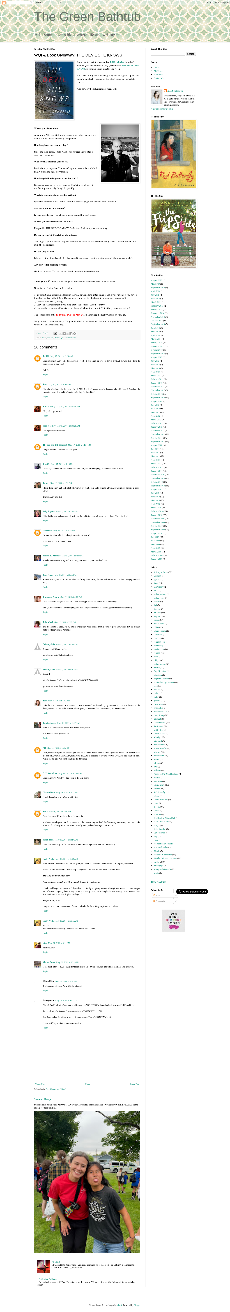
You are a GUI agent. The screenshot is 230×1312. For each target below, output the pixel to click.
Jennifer (46, 464)
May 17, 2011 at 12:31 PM (79, 444)
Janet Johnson (49, 722)
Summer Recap (42, 1099)
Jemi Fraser (48, 574)
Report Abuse (158, 882)
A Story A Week (161, 572)
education (158, 674)
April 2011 (155, 459)
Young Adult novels (162, 869)
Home (87, 1083)
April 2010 (155, 503)
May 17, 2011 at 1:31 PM (61, 483)
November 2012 (158, 390)
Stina (45, 811)
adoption (157, 575)
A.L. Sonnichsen (175, 90)
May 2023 (155, 283)
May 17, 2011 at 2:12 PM (67, 511)
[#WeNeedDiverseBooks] (173, 931)
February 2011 (157, 467)
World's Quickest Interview (65, 337)
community (158, 645)
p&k (45, 942)
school (156, 795)
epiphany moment (161, 678)
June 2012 (155, 408)
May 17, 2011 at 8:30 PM (67, 669)
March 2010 (156, 507)
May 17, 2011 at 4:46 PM (73, 555)
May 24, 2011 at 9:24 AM (66, 981)
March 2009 (156, 551)
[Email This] (61, 333)
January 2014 (156, 342)
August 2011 (156, 445)
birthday (157, 612)
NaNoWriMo (159, 755)
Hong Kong (159, 715)
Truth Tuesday (160, 828)
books (44, 337)
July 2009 (155, 536)
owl (155, 766)
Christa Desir (49, 792)
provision (158, 781)
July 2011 (155, 448)
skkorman (47, 530)
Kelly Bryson (49, 511)
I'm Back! (56, 1261)
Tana (45, 384)
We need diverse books (163, 843)
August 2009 (156, 533)
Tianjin (157, 825)
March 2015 (156, 302)
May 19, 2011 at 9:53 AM (67, 858)
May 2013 (155, 368)
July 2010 (155, 492)
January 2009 (156, 558)
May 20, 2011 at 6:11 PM (59, 942)
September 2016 (158, 287)
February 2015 (157, 305)
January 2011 (156, 470)
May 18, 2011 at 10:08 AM (70, 773)
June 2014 (155, 327)
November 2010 (158, 478)
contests (50, 337)
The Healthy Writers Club (164, 817)
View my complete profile (162, 108)
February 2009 (157, 555)
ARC (156, 590)
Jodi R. (46, 356)
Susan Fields (48, 839)
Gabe (156, 693)
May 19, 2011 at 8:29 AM (67, 839)
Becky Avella (48, 858)
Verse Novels (159, 832)
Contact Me (159, 78)
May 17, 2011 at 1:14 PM (62, 464)
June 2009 (155, 540)
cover (156, 656)
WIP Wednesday (161, 847)
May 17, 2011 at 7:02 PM (65, 622)
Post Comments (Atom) (56, 1088)
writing (157, 861)
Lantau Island (159, 733)
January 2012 (156, 426)
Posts (157, 895)
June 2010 (155, 496)
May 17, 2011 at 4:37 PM (64, 530)
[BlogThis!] (64, 333)
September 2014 (158, 324)
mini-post (158, 740)
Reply (45, 374)
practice (157, 777)
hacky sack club (160, 711)
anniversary (159, 586)
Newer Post (40, 1083)
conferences (159, 649)
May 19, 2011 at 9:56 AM (67, 920)
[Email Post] (55, 333)
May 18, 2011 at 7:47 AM (59, 700)
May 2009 (155, 544)
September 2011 (158, 441)
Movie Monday (160, 748)
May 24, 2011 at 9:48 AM (66, 1000)
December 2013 (157, 346)
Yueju (156, 872)
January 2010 (156, 514)
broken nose (159, 623)
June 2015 (155, 298)
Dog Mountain (160, 671)
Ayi (155, 605)
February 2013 (157, 379)
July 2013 (155, 360)
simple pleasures (161, 799)
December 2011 (157, 430)
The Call (157, 814)
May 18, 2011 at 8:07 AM (68, 722)
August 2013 (156, 357)
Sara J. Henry (49, 406)
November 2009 (158, 522)
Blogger (137, 1305)
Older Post (134, 1083)
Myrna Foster (49, 962)
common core (159, 641)
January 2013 (156, 382)
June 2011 (155, 452)
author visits (159, 597)
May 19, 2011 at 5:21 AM (60, 811)
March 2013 (156, 375)
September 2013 (158, 353)
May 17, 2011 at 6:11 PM (71, 596)
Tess (45, 700)
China (156, 627)
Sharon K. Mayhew (52, 555)
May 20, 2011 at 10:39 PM (67, 962)
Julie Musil (48, 622)
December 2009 (157, 518)
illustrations (159, 726)
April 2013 (155, 371)
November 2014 (158, 316)
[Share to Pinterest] (74, 333)
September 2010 (158, 485)
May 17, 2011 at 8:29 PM (67, 644)
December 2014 (157, 313)
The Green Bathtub (87, 17)
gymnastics (158, 707)
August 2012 (156, 401)
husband (157, 718)
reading (157, 788)
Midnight (158, 737)
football (157, 689)
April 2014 (155, 335)
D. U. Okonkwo (50, 773)
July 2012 (155, 404)
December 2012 (157, 386)
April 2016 (155, 291)
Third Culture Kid (161, 821)
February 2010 (157, 511)
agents (156, 579)
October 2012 (157, 393)
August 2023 (156, 280)
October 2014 (157, 320)
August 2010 (156, 489)
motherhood (159, 744)
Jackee (46, 483)
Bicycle (157, 608)
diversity (157, 667)
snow (156, 803)
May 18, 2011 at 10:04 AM (58, 748)
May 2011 (155, 456)
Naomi (156, 759)
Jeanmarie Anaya (51, 597)
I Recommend (159, 722)
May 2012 (155, 412)
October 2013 (157, 349)
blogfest (157, 616)
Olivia (156, 762)
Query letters (159, 784)
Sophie (157, 806)
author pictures (160, 594)
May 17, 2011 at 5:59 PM (66, 574)
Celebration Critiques (48, 1278)
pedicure (157, 770)
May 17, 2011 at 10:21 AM (68, 406)
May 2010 (155, 500)
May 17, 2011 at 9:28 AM (61, 356)
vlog (155, 836)
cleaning (157, 638)
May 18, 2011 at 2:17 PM (67, 792)
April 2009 (155, 547)
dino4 (119, 1305)
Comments (160, 900)
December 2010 (157, 474)
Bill (44, 748)
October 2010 (157, 481)
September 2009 (158, 529)
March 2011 (156, 463)
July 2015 (155, 294)
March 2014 (156, 338)
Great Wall (158, 704)
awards (157, 601)
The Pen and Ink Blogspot (55, 444)
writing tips (158, 865)
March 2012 (156, 419)
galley (156, 696)
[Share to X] (68, 333)
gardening (158, 700)
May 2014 (155, 331)
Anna (156, 583)
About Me (158, 70)
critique (157, 660)
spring (156, 810)
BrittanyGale (49, 644)
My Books (158, 74)
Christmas (158, 634)
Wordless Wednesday (163, 854)
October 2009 (157, 525)
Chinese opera (160, 630)
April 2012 (155, 415)
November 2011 (158, 434)
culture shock (159, 663)
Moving (157, 751)
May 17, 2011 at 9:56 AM (60, 384)
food (156, 685)
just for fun (158, 729)
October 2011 (157, 437)
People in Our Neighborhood (166, 773)
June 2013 (155, 364)
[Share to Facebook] (71, 333)
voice (156, 839)
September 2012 (158, 397)
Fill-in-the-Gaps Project (164, 682)
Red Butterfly (159, 792)
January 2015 (156, 309)
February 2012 (157, 423)
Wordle (157, 850)
